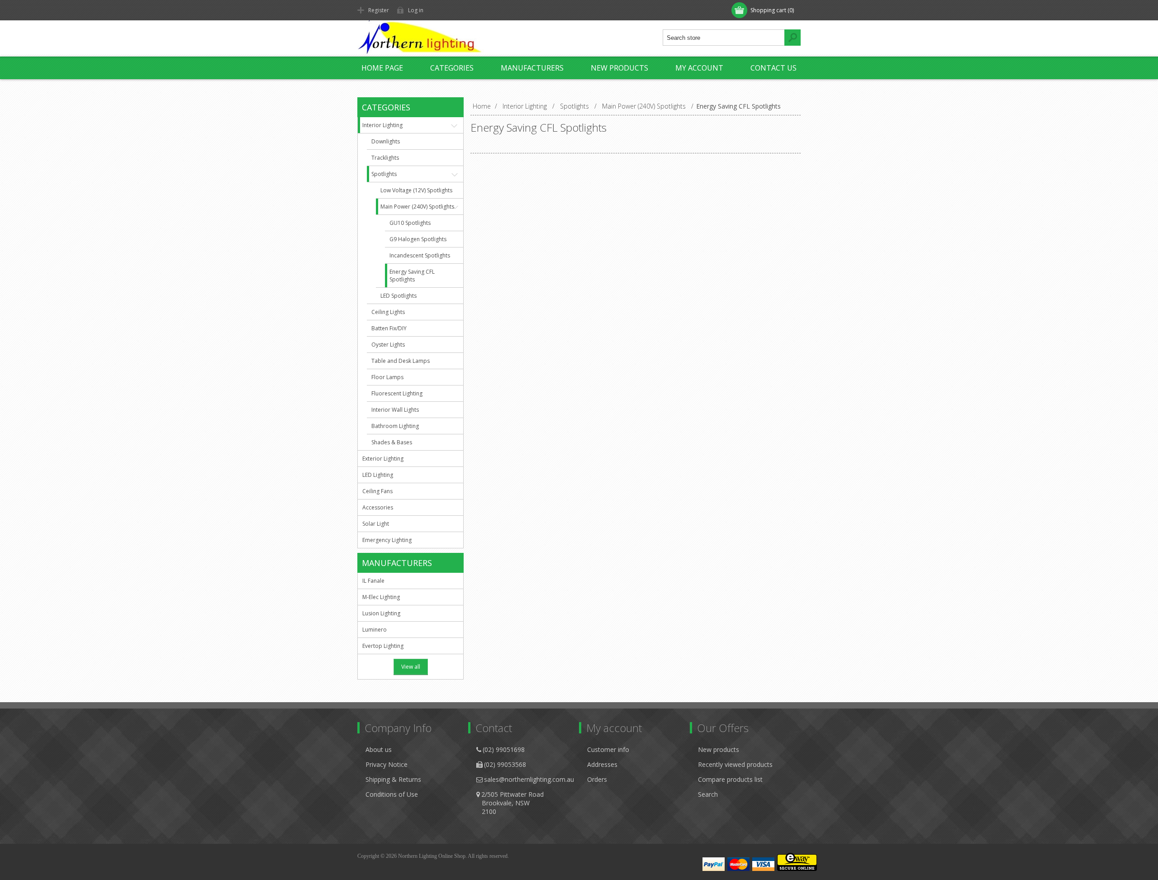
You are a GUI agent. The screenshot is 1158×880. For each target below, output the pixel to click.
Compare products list (730, 779)
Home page (382, 68)
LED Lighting (377, 475)
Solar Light (375, 524)
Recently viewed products (735, 764)
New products (619, 68)
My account (699, 68)
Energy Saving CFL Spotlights (412, 275)
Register (378, 10)
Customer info (608, 749)
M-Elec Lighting (381, 597)
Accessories (377, 507)
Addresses (602, 764)
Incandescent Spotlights (419, 255)
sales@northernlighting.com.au (529, 779)
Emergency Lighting (387, 540)
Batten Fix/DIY (389, 328)
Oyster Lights (388, 344)
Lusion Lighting (381, 613)
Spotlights (384, 174)
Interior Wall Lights (395, 410)
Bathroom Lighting (395, 426)
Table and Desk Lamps (400, 361)
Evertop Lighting (382, 646)
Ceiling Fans (377, 491)
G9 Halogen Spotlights (417, 239)
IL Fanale (373, 581)
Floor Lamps (387, 377)
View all (410, 667)
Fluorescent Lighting (396, 393)
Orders (597, 779)
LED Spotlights (398, 296)
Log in (415, 10)
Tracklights (385, 158)
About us (378, 749)
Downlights (385, 141)
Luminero (374, 629)
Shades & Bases (391, 442)
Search (708, 794)
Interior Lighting (382, 125)
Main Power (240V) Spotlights (417, 206)
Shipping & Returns (393, 779)
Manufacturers (532, 68)
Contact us (773, 68)
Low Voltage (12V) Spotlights (416, 190)
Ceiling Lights (388, 312)
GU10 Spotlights (410, 223)
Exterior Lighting (382, 458)
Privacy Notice (386, 764)
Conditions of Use (391, 794)
